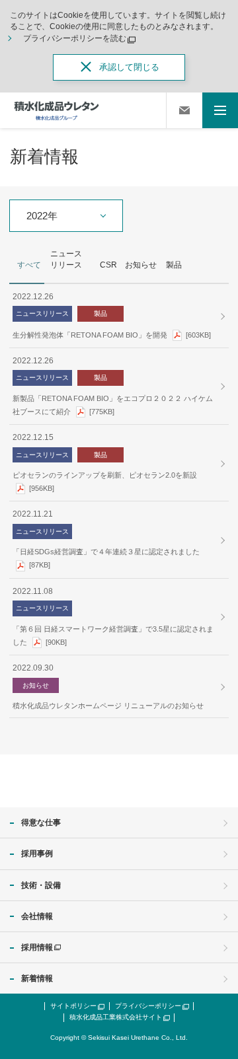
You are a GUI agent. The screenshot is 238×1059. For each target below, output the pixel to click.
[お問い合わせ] (184, 110)
